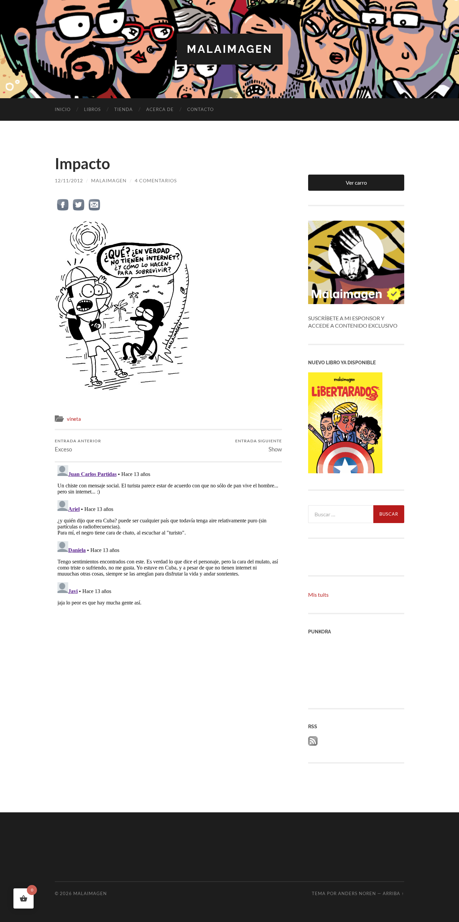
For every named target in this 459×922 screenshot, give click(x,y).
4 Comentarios (156, 180)
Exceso (78, 445)
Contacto (200, 109)
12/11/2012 (69, 180)
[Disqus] (168, 547)
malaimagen (230, 49)
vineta (74, 419)
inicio (63, 109)
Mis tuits (318, 594)
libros (92, 109)
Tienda (123, 109)
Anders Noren (357, 893)
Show (258, 445)
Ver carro (356, 182)
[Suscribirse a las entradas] (313, 743)
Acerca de (160, 109)
